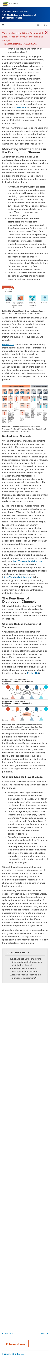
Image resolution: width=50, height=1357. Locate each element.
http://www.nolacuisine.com (27, 561)
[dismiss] (46, 32)
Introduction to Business (17, 11)
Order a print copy (15, 1343)
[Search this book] (38, 25)
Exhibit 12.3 (8, 344)
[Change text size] (45, 25)
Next (43, 1333)
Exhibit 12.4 (33, 673)
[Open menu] (3, 25)
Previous (9, 1333)
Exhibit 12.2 (20, 107)
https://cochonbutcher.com (17, 577)
